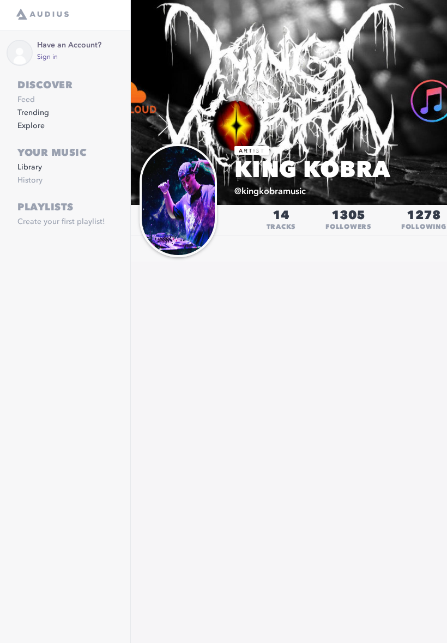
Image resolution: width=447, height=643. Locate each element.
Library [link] (29, 167)
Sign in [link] (47, 57)
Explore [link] (31, 126)
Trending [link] (33, 113)
